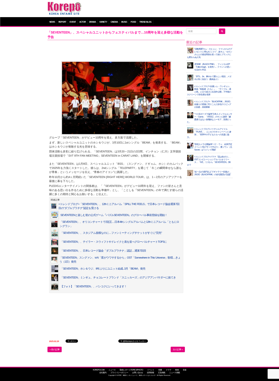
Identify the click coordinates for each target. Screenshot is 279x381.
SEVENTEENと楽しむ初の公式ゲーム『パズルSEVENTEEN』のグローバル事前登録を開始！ (113, 215)
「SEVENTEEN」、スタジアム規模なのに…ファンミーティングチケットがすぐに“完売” (111, 232)
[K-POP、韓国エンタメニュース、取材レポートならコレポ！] (64, 4)
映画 (177, 370)
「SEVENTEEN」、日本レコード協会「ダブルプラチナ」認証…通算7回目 (103, 250)
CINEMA (114, 22)
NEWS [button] (52, 22)
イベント (150, 370)
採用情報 (150, 372)
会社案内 (102, 372)
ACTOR (82, 22)
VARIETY (103, 22)
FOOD (133, 22)
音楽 (184, 370)
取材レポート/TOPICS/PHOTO (131, 370)
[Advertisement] (163, 9)
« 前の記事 (55, 349)
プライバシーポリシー (119, 372)
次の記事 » (178, 349)
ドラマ (168, 370)
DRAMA (92, 22)
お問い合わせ (137, 372)
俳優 (160, 370)
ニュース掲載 (174, 372)
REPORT (62, 22)
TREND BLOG (145, 22)
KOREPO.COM (98, 370)
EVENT (73, 22)
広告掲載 (161, 372)
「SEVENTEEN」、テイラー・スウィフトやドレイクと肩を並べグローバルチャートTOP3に (113, 241)
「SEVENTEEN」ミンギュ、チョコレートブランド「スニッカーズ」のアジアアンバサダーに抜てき (118, 277)
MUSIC (124, 22)
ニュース (112, 370)
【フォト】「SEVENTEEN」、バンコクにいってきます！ (93, 286)
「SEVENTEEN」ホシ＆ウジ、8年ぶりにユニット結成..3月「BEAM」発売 (102, 268)
